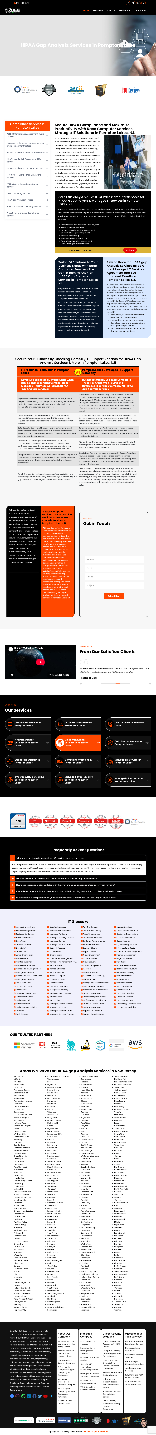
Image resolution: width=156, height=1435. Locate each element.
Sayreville (118, 1257)
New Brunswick (120, 1274)
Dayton (50, 1268)
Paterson (118, 1299)
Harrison (118, 1178)
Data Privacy (21, 941)
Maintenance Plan (24, 962)
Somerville (85, 1279)
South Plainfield (121, 1202)
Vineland (118, 1293)
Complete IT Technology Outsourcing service (89, 1367)
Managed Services (58, 1007)
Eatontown (86, 1282)
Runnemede (86, 1084)
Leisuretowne (20, 1153)
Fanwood (51, 1285)
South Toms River (22, 1194)
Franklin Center (54, 1172)
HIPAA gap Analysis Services (20, 200)
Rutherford (119, 1161)
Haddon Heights (54, 1260)
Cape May (18, 1183)
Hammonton (120, 1092)
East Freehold (53, 1098)
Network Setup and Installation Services (134, 1342)
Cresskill (84, 1120)
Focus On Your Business (60, 993)
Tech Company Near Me (127, 930)
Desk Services (22, 1014)
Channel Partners (57, 979)
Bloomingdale (53, 1301)
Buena (17, 1279)
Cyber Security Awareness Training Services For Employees (111, 1404)
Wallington (86, 1244)
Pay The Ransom (90, 927)
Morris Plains (52, 1191)
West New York (121, 1271)
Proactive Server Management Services (87, 1351)
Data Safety (21, 948)
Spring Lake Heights (22, 1293)
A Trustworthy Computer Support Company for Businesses (66, 1371)
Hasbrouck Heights (89, 1274)
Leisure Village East (22, 1197)
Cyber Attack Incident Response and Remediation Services (111, 1383)
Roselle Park (86, 1304)
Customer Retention (126, 937)
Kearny (117, 1252)
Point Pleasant (120, 1169)
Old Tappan (52, 1180)
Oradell (50, 1304)
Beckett (51, 1109)
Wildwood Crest (21, 1134)
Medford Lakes (20, 1230)
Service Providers (23, 982)
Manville (84, 1189)
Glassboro (119, 1183)
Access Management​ (26, 930)
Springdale (119, 1087)
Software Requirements (94, 941)
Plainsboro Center (22, 1090)
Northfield (51, 1299)
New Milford (119, 1136)
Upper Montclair (88, 1252)
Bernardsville (53, 1271)
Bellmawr (85, 1238)
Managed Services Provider (62, 1014)
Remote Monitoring (92, 1007)
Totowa (84, 1205)
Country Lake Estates (23, 1211)
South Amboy (87, 1145)
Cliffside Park (120, 1213)
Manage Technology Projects (29, 968)
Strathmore (52, 1288)
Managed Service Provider (61, 1003)
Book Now (130, 250)
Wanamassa (53, 1079)
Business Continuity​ (25, 934)
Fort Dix (50, 1282)
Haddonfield (86, 1235)
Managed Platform (58, 934)
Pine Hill (84, 1200)
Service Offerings (57, 968)
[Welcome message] (144, 1423)
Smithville (51, 1257)
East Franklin (52, 1277)
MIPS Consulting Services (18, 193)
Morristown (119, 1172)
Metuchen (118, 1114)
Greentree (85, 1230)
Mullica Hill (18, 1189)
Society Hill (19, 1186)
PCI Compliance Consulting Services (24, 206)
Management (123, 979)
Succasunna (86, 1103)
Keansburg (86, 1161)
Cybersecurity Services (127, 944)
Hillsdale (84, 1197)
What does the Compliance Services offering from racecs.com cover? (50, 858)
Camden (118, 1288)
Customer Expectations (127, 934)
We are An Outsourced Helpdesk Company (67, 1382)
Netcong (18, 1139)
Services (97, 10)
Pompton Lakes (88, 1211)
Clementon (52, 1114)
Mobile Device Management (95, 989)
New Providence (88, 1307)
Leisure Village (20, 1296)
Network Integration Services (134, 1356)
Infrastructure (89, 979)
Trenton (118, 1310)
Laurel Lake (19, 1161)
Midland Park (53, 1252)
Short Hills (85, 1301)
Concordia (18, 1175)
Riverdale (18, 1252)
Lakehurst (18, 1087)
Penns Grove (53, 1090)
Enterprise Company (59, 989)
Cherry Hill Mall (120, 1098)
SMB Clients (21, 989)
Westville (18, 1255)
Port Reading (20, 1224)
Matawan (85, 1114)
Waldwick (85, 1183)
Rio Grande (19, 1095)
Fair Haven (52, 1145)
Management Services (93, 986)
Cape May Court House (58, 1076)
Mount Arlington (54, 1167)
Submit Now (114, 596)
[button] (103, 683)
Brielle (50, 1081)
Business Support (57, 975)
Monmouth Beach (22, 1150)
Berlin (49, 1263)
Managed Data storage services (88, 1381)
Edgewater (86, 1299)
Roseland (51, 1158)
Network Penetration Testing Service (112, 1373)
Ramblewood (53, 1156)
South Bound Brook (22, 1290)
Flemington (19, 1304)
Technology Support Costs (129, 1003)
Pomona (51, 1255)
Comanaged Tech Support (88, 1342)
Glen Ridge (52, 1266)
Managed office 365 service (89, 1358)
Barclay (17, 1271)
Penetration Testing (92, 930)
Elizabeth (118, 1296)
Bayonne (118, 1279)
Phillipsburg (119, 1106)
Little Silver (52, 1147)
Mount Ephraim (20, 1307)
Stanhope (18, 1158)
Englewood (119, 1224)
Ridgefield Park (87, 1293)
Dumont (118, 1147)
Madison (118, 1150)
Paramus (118, 1216)
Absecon (85, 1134)
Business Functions (24, 996)
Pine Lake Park (87, 1095)
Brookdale (85, 1175)
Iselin (116, 1158)
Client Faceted (56, 982)
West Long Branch (55, 1293)
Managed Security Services (62, 937)
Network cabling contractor (132, 1349)
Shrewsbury (19, 1244)
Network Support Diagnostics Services (134, 1362)
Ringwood (85, 1285)
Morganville (52, 1117)
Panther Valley (20, 1222)
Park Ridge (85, 1123)
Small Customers (24, 986)
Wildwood (51, 1112)
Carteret (118, 1200)
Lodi (116, 1205)
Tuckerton (18, 1169)
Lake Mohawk (87, 1139)
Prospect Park (53, 1164)
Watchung (52, 1186)
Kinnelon (84, 1180)
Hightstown (52, 1128)
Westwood (86, 1216)
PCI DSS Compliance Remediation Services (23, 185)
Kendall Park (86, 1147)
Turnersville (19, 1205)
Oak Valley (18, 1164)
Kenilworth (52, 1310)
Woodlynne (19, 1120)
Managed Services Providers (96, 982)
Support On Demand (92, 1010)
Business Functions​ (24, 937)
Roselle (117, 1191)
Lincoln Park (86, 1186)
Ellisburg (17, 1274)
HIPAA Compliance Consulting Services (25, 168)
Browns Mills (86, 1213)
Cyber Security (123, 941)
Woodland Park (88, 1288)
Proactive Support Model (94, 996)
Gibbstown (19, 1213)
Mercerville (85, 1290)
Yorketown (52, 1205)
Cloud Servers (89, 962)
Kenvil (16, 1128)
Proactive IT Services (92, 937)
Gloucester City (88, 1227)
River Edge (85, 1241)
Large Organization (24, 955)
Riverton (17, 1081)
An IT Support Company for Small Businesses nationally (66, 1392)
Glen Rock (85, 1255)
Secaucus (118, 1194)
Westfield (118, 1227)
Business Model (23, 1000)
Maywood (85, 1158)
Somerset (118, 1208)
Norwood (51, 1150)
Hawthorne (119, 1167)
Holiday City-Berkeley (90, 1277)
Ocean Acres (120, 1142)
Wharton (51, 1194)
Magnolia (18, 1277)
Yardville (51, 1230)
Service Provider (57, 972)
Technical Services (125, 996)
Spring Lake (19, 1112)
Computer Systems (92, 965)
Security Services (124, 986)
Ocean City (86, 1208)
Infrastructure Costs (126, 948)
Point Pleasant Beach (23, 1299)
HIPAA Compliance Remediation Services (26, 152)
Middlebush (19, 1076)
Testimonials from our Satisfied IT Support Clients (66, 1353)
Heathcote (52, 1208)
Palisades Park (120, 1186)
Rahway (117, 1230)
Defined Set (21, 951)
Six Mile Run (19, 1109)
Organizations (56, 955)
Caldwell (51, 1296)
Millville (117, 1222)
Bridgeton (118, 1246)
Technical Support (125, 1000)
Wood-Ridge (87, 1150)
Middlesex (85, 1310)
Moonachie (19, 1084)
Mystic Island (86, 1098)
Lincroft (50, 1200)
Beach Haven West (22, 1191)
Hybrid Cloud (55, 1000)
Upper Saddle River (89, 1076)
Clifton (117, 1290)
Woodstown (19, 1249)
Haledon (84, 1081)
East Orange (120, 1277)
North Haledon (87, 1090)
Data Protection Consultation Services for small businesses (111, 1364)
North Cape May (21, 1136)
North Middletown (22, 1147)
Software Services (91, 944)
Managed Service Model (60, 944)
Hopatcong (119, 1101)
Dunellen (51, 1249)
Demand (20, 1010)
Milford (17, 1079)
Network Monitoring (92, 993)
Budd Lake (85, 1169)
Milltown (51, 1241)
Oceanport (52, 1142)
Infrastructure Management (129, 951)
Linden (117, 1255)
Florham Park (86, 1246)
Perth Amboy (120, 1266)
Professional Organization (94, 1000)
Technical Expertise (125, 993)
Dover (117, 1153)
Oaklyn (17, 1238)
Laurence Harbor (54, 1211)
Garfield (118, 1238)
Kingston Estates (55, 1202)
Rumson (51, 1224)
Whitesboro (19, 1098)
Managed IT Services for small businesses (89, 1375)
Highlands (51, 1084)
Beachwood (86, 1233)
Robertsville (86, 1260)
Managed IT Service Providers (29, 975)
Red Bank (85, 1266)
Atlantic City (120, 1301)
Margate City (53, 1175)
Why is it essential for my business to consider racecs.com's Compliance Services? (57, 878)
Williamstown (120, 1117)
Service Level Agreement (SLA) (63, 962)
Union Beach (53, 1131)
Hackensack (119, 1260)
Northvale (51, 1103)
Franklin (117, 1244)
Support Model (89, 951)
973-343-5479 (22, 3)
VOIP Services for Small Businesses (133, 1383)
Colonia (117, 1156)
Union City (118, 1282)
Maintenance (22, 958)
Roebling (18, 1227)
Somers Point (87, 1191)
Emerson (51, 1274)
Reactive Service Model (93, 1003)
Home (86, 10)
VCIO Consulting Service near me (87, 1388)
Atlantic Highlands (22, 1282)
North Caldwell (54, 1213)
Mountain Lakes (21, 1268)
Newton (84, 1268)
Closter (84, 1101)
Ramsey (118, 1120)
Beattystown (20, 1301)
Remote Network (124, 975)
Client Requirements (59, 986)
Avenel (117, 1164)
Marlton (84, 1164)
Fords (116, 1123)
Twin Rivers (52, 1233)
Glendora (51, 1095)
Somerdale (52, 1136)
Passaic (117, 1285)
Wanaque (85, 1257)
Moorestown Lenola (123, 1084)
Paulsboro (51, 1169)
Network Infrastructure (127, 968)
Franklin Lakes (87, 1219)
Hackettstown (87, 1153)
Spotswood (86, 1079)
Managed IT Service (25, 972)
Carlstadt (51, 1189)
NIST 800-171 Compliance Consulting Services (24, 176)
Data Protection (23, 944)
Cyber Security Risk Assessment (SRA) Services (111, 1344)
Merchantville (20, 1200)
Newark (117, 1307)
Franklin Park (119, 1095)
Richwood (18, 1233)
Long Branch (119, 1233)
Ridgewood (119, 1211)
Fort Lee (118, 1249)
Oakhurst (18, 1219)
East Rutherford (88, 1167)
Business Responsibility (26, 1007)
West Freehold (120, 1076)
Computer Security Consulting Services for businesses (112, 1353)
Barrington (52, 1219)
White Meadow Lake (90, 1156)
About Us (110, 10)
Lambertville (19, 1216)
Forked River (52, 1092)
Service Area (125, 10)
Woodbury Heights (22, 1125)
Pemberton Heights (23, 1101)
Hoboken (118, 1268)
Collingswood (120, 1090)
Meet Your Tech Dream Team (65, 1402)
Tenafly (117, 1112)
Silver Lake (18, 1263)
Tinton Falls (119, 1145)
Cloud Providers (90, 958)
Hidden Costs (56, 996)
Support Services (124, 927)
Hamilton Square (88, 1271)
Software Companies (26, 993)
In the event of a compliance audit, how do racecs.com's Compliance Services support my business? (66, 897)
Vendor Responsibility (126, 1007)
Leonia (84, 1142)
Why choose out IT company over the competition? (66, 1344)
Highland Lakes (54, 1120)
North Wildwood (21, 1208)
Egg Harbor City (21, 1241)
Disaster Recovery (58, 927)
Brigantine (85, 1117)
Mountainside (53, 1235)
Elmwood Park (120, 1175)
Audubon (85, 1112)
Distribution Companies (60, 930)
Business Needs (23, 1003)
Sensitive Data (123, 989)
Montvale (85, 1106)
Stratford (51, 1238)
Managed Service (57, 941)
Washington (119, 1125)
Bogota (84, 1087)
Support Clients (90, 948)
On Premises (55, 951)
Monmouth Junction (23, 1114)
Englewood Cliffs (54, 1134)
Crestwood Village (55, 1307)
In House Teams (90, 972)
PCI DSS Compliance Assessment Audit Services (25, 135)
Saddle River (19, 1145)
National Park (20, 1123)
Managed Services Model (61, 1010)
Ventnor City (86, 1178)
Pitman (84, 1128)
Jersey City (119, 1304)
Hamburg (18, 1142)
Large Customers (124, 958)
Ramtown (51, 1197)
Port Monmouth (21, 1167)
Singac (17, 1266)
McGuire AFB (52, 1123)
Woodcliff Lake (54, 1161)
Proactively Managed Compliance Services (23, 214)
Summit (117, 1197)
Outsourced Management (61, 958)
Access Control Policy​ (26, 927)
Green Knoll (52, 1216)
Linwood (51, 1222)
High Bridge (19, 1178)
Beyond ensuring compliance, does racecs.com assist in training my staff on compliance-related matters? (69, 891)
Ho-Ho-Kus (19, 1246)
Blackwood (52, 1106)
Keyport (51, 1244)
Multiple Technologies (126, 965)
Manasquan (52, 1153)
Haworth (18, 1172)
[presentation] (81, 684)
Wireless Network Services (133, 1369)
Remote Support (124, 982)
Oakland (84, 1296)
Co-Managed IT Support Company (66, 1361)
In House (87, 968)
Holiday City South (22, 1288)
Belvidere (18, 1202)
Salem (50, 1125)
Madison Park (53, 1290)
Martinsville (86, 1249)
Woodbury (85, 1172)
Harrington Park (54, 1087)
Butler (50, 1279)
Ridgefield (85, 1224)
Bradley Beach (20, 1257)
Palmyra (51, 1246)
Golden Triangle (21, 1260)
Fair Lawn (118, 1241)
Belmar (50, 1139)
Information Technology (94, 975)
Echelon (84, 1263)
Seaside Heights (21, 1117)
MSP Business (122, 962)
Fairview (117, 1103)
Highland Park (120, 1079)
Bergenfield (119, 1219)
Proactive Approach (92, 934)
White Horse (86, 1109)
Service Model (56, 965)
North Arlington (121, 1131)
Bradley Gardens (121, 1109)
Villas (83, 1131)
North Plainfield (121, 1189)
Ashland (84, 1092)
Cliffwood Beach (21, 1106)
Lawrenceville (20, 1235)
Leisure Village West (23, 1180)
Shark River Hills (20, 1156)
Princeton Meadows (123, 1081)
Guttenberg (86, 1222)
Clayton (84, 1125)
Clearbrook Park (21, 1092)
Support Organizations (93, 1014)
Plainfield (118, 1263)
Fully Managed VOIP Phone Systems (134, 1376)
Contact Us (140, 10)
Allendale (51, 1227)
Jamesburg (52, 1178)
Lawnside (18, 1103)
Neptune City (20, 1310)
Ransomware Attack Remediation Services (112, 1394)
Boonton (85, 1136)
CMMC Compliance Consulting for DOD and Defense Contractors (25, 144)
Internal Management (126, 955)
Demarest (52, 1101)
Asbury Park (119, 1128)
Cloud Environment (91, 955)
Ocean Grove (20, 1131)
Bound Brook (86, 1194)
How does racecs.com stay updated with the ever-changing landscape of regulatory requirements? (65, 885)
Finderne (51, 1183)
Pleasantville (120, 1180)
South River (119, 1134)
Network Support (57, 948)
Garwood (18, 1285)
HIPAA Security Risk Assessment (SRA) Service (24, 160)
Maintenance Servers (25, 965)
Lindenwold (119, 1139)
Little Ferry (85, 1202)
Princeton (118, 1235)
